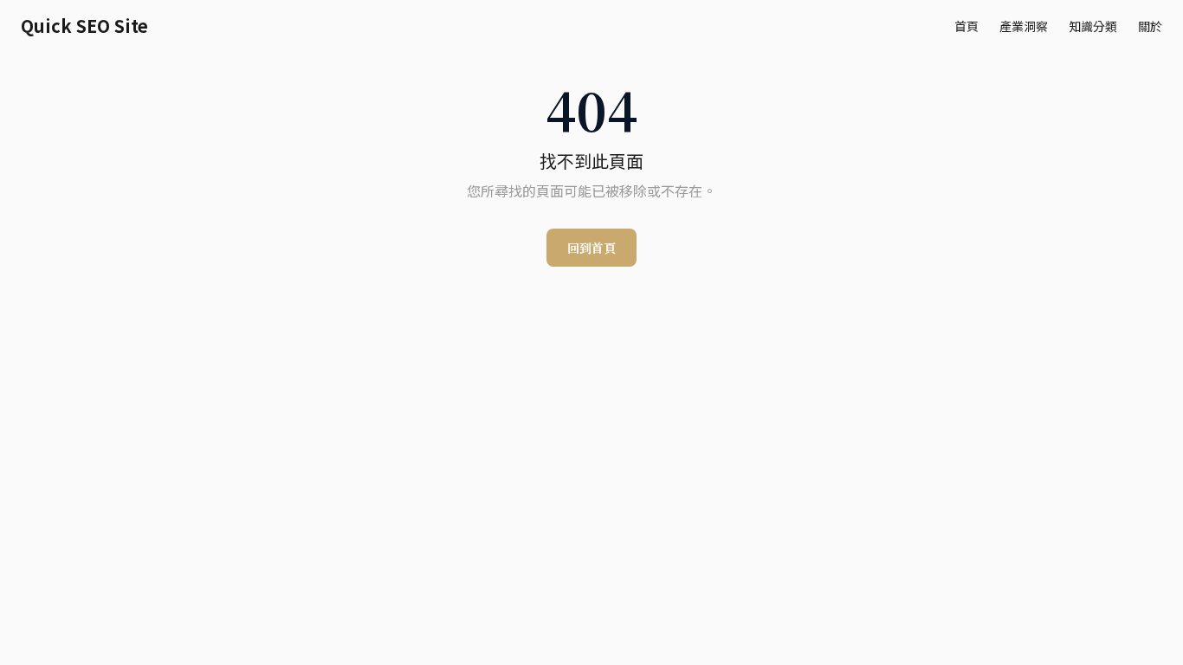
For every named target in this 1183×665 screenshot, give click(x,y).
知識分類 (1093, 26)
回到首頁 (591, 247)
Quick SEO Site (84, 26)
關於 (1150, 26)
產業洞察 (1023, 26)
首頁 (966, 26)
